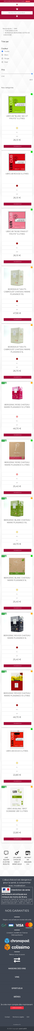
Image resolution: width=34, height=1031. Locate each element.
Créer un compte (17, 1007)
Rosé (6, 62)
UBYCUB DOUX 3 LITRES (17, 751)
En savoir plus (17, 146)
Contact (7, 1017)
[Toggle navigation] (17, 4)
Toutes (6, 51)
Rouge (6, 58)
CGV (28, 1017)
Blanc (6, 55)
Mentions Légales (18, 1017)
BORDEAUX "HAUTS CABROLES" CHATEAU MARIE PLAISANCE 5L (17, 349)
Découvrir (28, 1)
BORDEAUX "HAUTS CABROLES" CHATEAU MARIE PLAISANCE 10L (17, 291)
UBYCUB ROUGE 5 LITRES (17, 174)
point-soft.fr (23, 1028)
